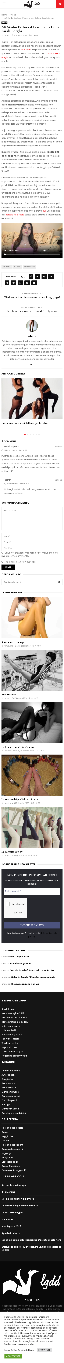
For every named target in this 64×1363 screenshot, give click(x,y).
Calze (4, 1132)
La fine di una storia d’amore (17, 747)
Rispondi (59, 447)
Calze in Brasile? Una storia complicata (32, 970)
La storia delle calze (12, 1127)
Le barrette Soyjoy (11, 852)
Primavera (8, 646)
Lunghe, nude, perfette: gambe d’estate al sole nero (31, 1239)
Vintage (5, 1104)
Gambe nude (8, 1087)
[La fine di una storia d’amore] (32, 722)
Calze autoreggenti (12, 1149)
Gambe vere (8, 1083)
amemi (7, 698)
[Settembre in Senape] (32, 617)
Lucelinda (8, 803)
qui (44, 210)
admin (7, 35)
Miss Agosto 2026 (11, 1226)
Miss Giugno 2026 (19, 956)
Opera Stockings (10, 1166)
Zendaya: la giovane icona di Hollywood (32, 311)
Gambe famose (10, 1091)
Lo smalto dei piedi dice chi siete (19, 799)
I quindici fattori (10, 1038)
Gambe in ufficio (10, 1108)
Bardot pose (8, 1009)
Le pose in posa (9, 1047)
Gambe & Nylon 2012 (12, 1013)
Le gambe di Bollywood (14, 1055)
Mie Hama (7, 1219)
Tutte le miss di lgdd (12, 1051)
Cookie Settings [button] (25, 1350)
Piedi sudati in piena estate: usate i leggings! (32, 297)
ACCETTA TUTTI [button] (13, 1356)
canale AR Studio (15, 214)
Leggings (6, 1153)
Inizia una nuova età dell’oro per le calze (24, 423)
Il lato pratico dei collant (15, 1021)
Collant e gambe (10, 1070)
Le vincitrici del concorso (14, 1017)
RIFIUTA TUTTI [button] (44, 1350)
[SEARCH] (59, 582)
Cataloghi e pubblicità (13, 1113)
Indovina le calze (10, 1026)
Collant (6, 267)
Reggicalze (7, 1079)
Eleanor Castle (10, 750)
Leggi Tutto (10, 1350)
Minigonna (7, 1157)
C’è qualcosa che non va (25, 984)
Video (4, 23)
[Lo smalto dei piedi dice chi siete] (32, 775)
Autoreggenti (8, 1074)
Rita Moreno (8, 694)
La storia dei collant (12, 1144)
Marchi (17, 267)
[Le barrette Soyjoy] (32, 827)
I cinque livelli (8, 1030)
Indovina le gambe (20, 963)
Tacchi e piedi (9, 1100)
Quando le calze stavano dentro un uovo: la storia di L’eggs (31, 1248)
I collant (5, 1140)
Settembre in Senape (13, 642)
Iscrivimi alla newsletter (20, 562)
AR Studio (26, 49)
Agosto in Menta (10, 1233)
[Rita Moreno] (32, 670)
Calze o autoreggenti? (13, 1170)
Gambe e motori (10, 1096)
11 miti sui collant (10, 1043)
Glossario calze (9, 1161)
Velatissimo (29, 267)
